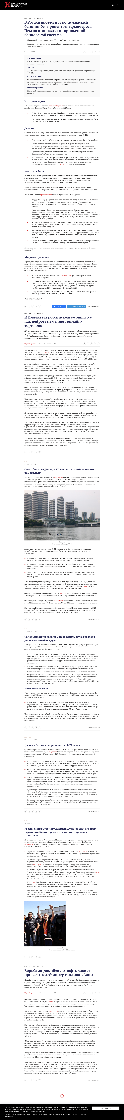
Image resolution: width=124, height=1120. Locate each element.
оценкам (63, 593)
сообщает (83, 852)
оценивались (67, 276)
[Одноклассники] (88, 52)
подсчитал (53, 752)
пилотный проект (56, 106)
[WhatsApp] (98, 52)
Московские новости (16, 5)
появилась (28, 844)
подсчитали (48, 647)
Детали (40, 18)
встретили (37, 864)
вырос (85, 586)
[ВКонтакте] (84, 52)
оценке (33, 882)
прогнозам (45, 353)
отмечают (62, 164)
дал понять (53, 1011)
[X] (91, 52)
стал (97, 872)
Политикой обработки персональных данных (63, 1114)
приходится (58, 601)
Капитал (27, 18)
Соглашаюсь (106, 1108)
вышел (50, 1002)
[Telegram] (95, 52)
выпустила (58, 477)
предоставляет (46, 195)
